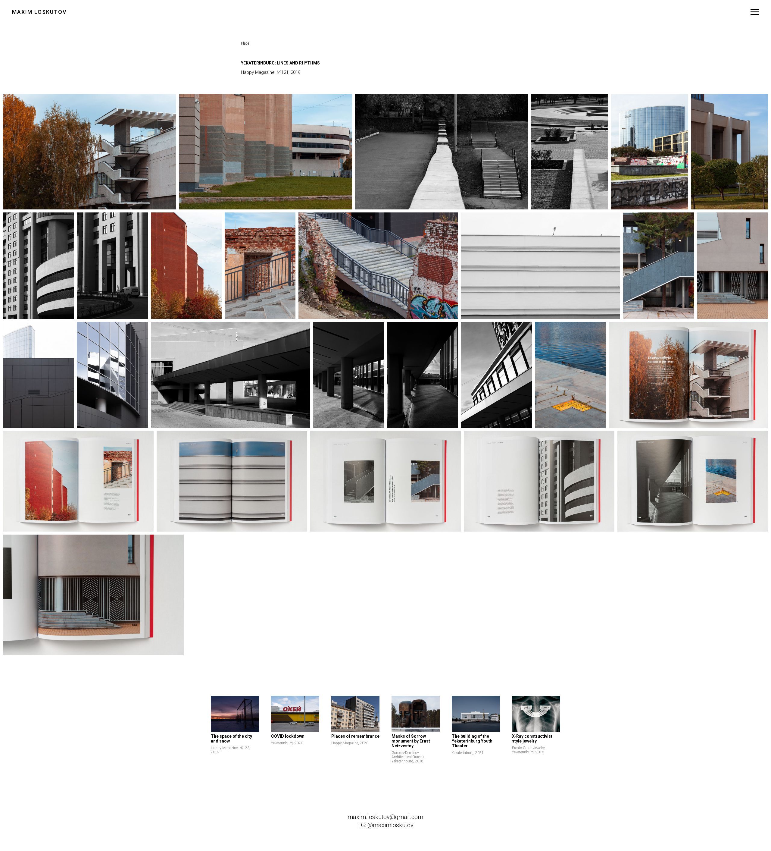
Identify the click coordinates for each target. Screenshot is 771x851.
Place (245, 43)
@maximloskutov (390, 825)
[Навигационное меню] (755, 12)
